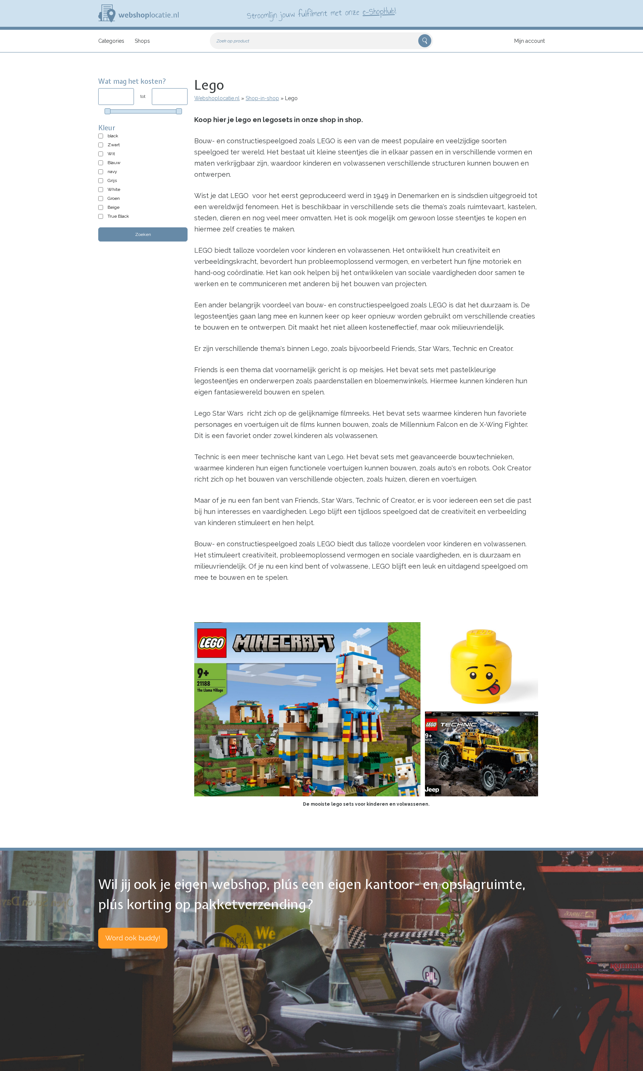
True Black (118, 216)
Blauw (114, 162)
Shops (142, 41)
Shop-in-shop (262, 98)
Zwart (114, 144)
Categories (111, 41)
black (113, 135)
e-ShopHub (378, 11)
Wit (111, 153)
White (114, 189)
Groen (114, 198)
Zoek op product (233, 41)
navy (112, 171)
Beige (113, 207)
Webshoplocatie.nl (217, 98)
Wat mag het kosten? (132, 81)
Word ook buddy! (132, 938)
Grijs (112, 180)
